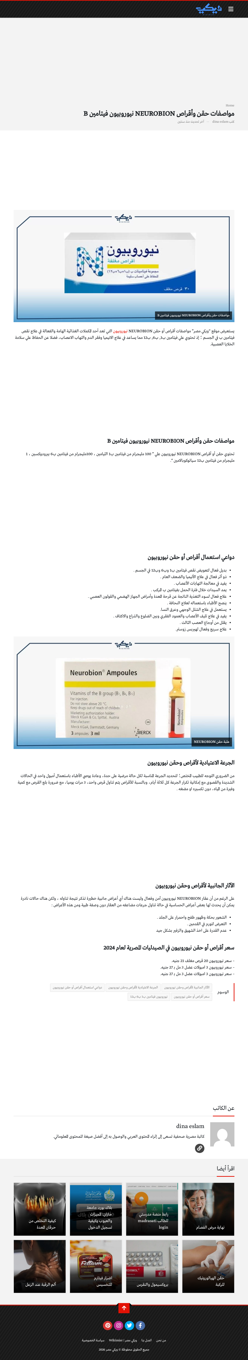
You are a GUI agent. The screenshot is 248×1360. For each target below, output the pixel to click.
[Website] (199, 1148)
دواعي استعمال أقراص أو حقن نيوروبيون (77, 988)
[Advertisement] (124, 63)
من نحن (161, 1340)
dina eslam (220, 122)
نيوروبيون (120, 331)
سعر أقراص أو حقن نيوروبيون (191, 997)
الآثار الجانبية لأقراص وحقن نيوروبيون (186, 988)
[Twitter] (129, 1325)
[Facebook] (140, 1325)
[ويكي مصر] (208, 9)
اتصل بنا (146, 1340)
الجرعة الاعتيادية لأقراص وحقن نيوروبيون (133, 988)
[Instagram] (118, 1325)
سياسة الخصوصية (93, 1340)
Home (230, 105)
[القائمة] (230, 9)
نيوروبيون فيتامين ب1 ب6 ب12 (149, 997)
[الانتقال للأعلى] (124, 1308)
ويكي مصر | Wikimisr (123, 1340)
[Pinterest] (107, 1325)
